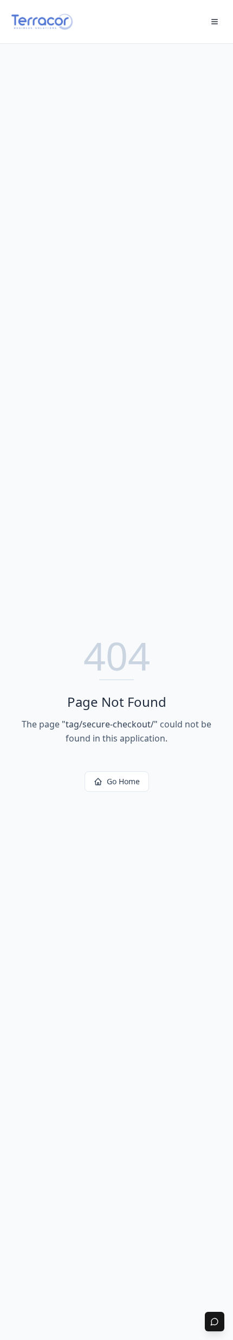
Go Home (123, 781)
